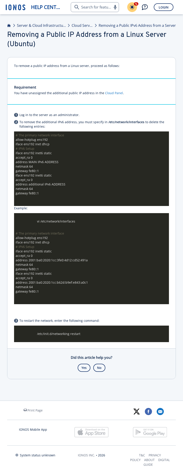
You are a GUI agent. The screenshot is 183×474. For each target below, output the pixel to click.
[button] (115, 7)
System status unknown (37, 455)
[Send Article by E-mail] (160, 411)
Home (9, 25)
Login (163, 7)
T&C (142, 455)
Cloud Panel (114, 93)
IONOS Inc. (86, 455)
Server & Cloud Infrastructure (41, 25)
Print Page (35, 410)
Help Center (46, 7)
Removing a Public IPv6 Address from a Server (137, 25)
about (149, 460)
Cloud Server (82, 25)
